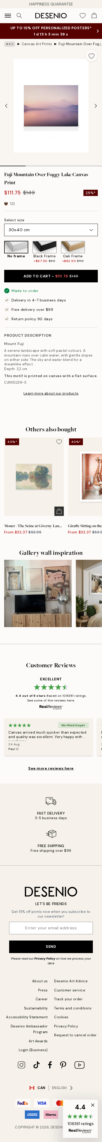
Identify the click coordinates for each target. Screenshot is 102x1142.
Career (42, 999)
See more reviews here (51, 768)
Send (51, 946)
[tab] (13, 164)
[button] (80, 1119)
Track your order (68, 999)
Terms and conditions (73, 1008)
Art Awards (38, 1041)
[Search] (19, 15)
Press (43, 990)
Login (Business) (33, 1050)
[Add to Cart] (59, 511)
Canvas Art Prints (37, 44)
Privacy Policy (44, 958)
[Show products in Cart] (94, 15)
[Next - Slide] (96, 106)
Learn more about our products (51, 393)
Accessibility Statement (27, 1017)
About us (40, 981)
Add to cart (51, 276)
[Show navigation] (8, 15)
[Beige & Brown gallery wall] (38, 593)
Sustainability (36, 1008)
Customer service (69, 990)
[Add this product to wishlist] (91, 55)
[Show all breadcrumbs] (9, 44)
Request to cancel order (75, 1035)
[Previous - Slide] (6, 106)
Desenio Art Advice (71, 981)
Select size (14, 220)
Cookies (61, 1017)
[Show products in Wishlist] (82, 15)
